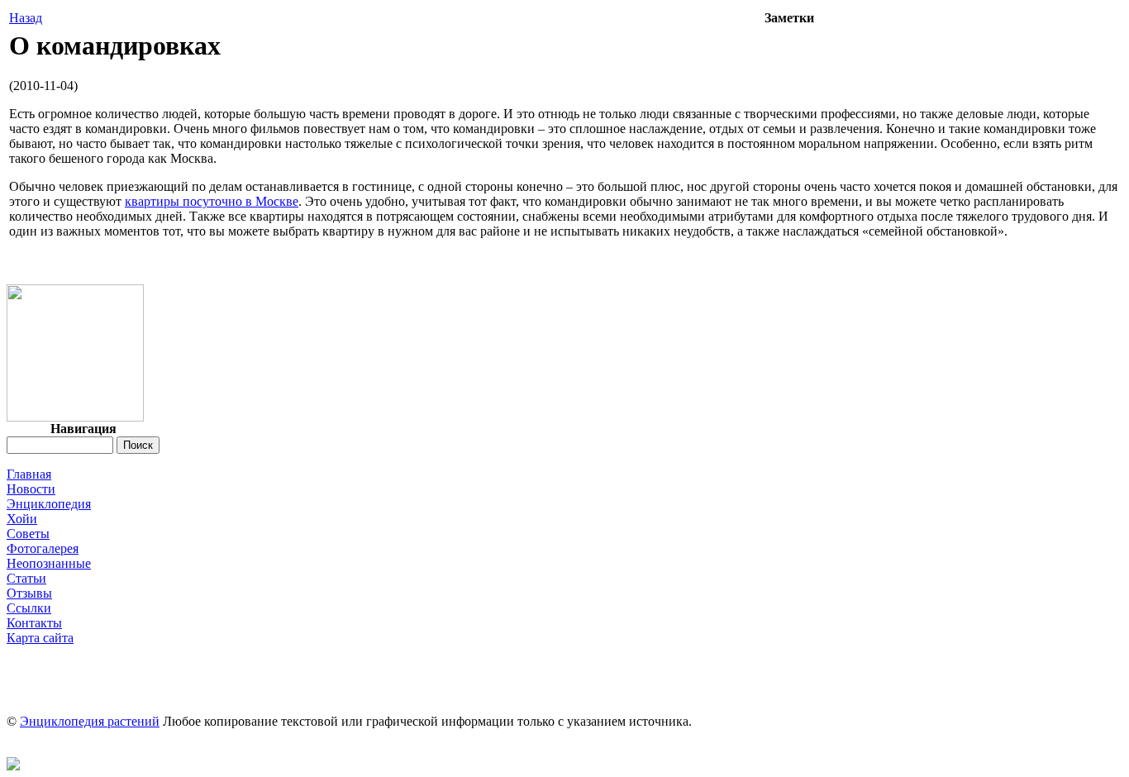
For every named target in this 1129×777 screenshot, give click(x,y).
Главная (29, 474)
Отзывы (29, 593)
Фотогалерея (43, 548)
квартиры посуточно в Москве (211, 201)
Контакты (34, 623)
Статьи (26, 578)
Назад (25, 18)
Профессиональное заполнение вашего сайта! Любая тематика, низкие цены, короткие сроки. (564, 653)
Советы (28, 534)
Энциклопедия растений (90, 721)
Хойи (22, 519)
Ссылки (29, 608)
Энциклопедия (49, 504)
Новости (31, 489)
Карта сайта (40, 638)
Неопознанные (49, 563)
